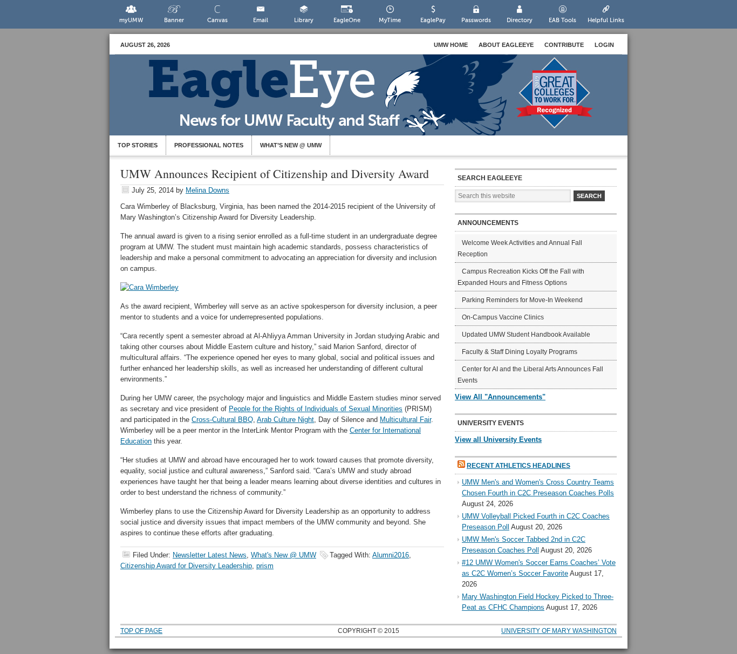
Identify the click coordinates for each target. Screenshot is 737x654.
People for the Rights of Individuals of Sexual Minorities (315, 409)
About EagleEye (506, 45)
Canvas (217, 20)
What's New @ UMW (283, 555)
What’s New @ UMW (291, 145)
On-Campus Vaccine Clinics (503, 317)
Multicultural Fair (405, 419)
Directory (520, 20)
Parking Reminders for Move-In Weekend (522, 300)
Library (303, 20)
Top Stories (138, 145)
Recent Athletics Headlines (518, 465)
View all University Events (498, 439)
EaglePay (433, 20)
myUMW (131, 20)
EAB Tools (562, 20)
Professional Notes (208, 145)
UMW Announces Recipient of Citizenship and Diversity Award (274, 173)
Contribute (564, 45)
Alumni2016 (390, 555)
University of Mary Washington (559, 631)
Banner (174, 20)
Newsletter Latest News (210, 555)
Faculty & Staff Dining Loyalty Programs (519, 352)
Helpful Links (606, 20)
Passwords (476, 20)
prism (265, 566)
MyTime (390, 20)
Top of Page (141, 631)
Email (260, 20)
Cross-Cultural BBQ (222, 419)
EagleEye (379, 100)
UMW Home (451, 45)
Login (604, 45)
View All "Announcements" (500, 397)
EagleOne (346, 20)
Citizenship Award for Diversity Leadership (186, 566)
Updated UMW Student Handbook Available (526, 334)
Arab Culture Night (285, 419)
